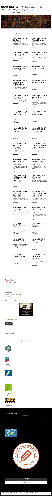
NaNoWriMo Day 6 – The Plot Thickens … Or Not (20, 224)
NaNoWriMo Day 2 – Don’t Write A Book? (20, 255)
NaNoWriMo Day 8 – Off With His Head (20, 208)
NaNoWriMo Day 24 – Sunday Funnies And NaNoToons (20, 82)
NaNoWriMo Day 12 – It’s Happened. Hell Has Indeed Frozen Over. (20, 177)
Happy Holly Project (12, 6)
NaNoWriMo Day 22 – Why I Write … (20, 96)
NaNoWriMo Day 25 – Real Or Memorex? (39, 67)
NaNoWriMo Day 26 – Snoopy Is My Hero (20, 67)
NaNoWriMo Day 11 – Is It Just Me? (39, 176)
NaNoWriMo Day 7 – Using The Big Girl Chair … (39, 209)
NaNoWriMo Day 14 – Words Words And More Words (20, 161)
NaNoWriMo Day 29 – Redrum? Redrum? (39, 39)
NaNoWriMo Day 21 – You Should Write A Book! (39, 97)
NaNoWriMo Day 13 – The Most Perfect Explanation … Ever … (39, 161)
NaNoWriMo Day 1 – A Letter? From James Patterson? (39, 256)
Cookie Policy (26, 493)
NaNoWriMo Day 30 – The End (20, 39)
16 (44, 420)
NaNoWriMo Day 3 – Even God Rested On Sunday (39, 240)
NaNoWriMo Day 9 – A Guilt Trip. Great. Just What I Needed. (39, 193)
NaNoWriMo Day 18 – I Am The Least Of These (20, 129)
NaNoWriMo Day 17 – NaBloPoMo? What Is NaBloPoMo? (39, 129)
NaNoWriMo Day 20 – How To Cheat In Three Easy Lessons (20, 112)
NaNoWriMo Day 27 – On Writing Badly (39, 53)
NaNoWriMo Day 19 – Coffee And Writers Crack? (39, 112)
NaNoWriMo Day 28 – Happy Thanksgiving (20, 53)
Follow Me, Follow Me (9, 323)
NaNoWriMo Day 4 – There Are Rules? (20, 240)
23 (44, 421)
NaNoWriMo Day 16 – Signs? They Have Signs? (20, 145)
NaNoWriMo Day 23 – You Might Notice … (39, 81)
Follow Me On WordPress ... (11, 319)
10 (7, 420)
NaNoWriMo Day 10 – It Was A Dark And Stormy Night (20, 193)
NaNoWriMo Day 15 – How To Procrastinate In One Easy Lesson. (39, 145)
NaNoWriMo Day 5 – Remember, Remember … (39, 224)
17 (7, 421)
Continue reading (15, 48)
